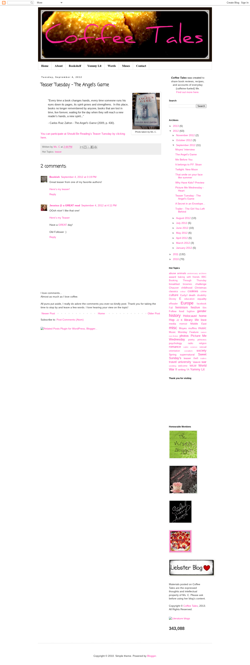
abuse (172, 273)
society (201, 350)
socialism (188, 351)
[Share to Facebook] (92, 147)
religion (202, 343)
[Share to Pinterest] (95, 147)
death (192, 295)
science (193, 347)
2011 (176, 254)
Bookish (54, 176)
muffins (192, 328)
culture (173, 295)
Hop (171, 320)
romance (175, 346)
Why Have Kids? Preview (189, 182)
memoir (183, 324)
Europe (187, 303)
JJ (177, 320)
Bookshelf (75, 66)
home (202, 316)
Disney (172, 299)
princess (201, 339)
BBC (204, 277)
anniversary (192, 273)
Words (112, 66)
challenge (200, 284)
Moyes (183, 328)
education (189, 299)
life (197, 320)
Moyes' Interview (185, 149)
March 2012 (183, 242)
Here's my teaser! (59, 189)
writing (182, 369)
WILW (193, 365)
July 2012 (182, 222)
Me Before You (184, 159)
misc (173, 327)
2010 (176, 259)
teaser (58, 152)
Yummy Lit (94, 66)
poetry (191, 339)
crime (203, 291)
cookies (193, 291)
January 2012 (184, 247)
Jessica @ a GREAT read (64, 205)
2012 (176, 130)
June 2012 (182, 227)
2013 (176, 125)
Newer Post (48, 313)
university (184, 362)
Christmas (200, 287)
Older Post (154, 313)
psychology (175, 343)
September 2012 (186, 145)
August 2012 (183, 218)
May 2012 (182, 232)
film (204, 307)
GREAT (62, 224)
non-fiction (173, 336)
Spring (172, 354)
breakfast (174, 284)
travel (173, 362)
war (204, 362)
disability (201, 295)
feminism (181, 307)
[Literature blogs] (179, 618)
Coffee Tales (190, 605)
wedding (172, 366)
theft (195, 358)
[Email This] (81, 147)
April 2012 (182, 237)
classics (173, 291)
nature (203, 332)
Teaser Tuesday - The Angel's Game (188, 197)
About (59, 66)
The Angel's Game (186, 154)
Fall (171, 307)
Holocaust (190, 316)
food (181, 311)
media (172, 323)
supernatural (187, 354)
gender (201, 311)
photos (184, 336)
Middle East (198, 323)
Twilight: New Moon (186, 169)
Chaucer (174, 287)
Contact (141, 66)
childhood (186, 287)
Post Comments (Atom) (70, 319)
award (172, 276)
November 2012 (185, 135)
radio (190, 343)
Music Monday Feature (184, 332)
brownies (187, 284)
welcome (182, 366)
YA (187, 369)
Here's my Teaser (59, 217)
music (202, 328)
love (203, 320)
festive (195, 307)
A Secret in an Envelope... (190, 203)
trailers (203, 358)
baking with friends (189, 277)
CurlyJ (183, 295)
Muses (126, 66)
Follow (172, 311)
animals (181, 273)
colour (183, 291)
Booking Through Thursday (187, 280)
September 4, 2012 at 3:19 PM (78, 176)
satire (185, 347)
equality (201, 298)
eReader (173, 303)
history (175, 315)
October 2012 (184, 140)
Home (44, 66)
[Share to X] (88, 147)
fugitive (191, 311)
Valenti (196, 362)
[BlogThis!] (85, 147)
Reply (52, 194)
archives (202, 273)
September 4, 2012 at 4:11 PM (99, 205)
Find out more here (187, 92)
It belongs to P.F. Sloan (188, 164)
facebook (201, 303)
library (188, 320)
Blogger (151, 655)
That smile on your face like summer (189, 176)
